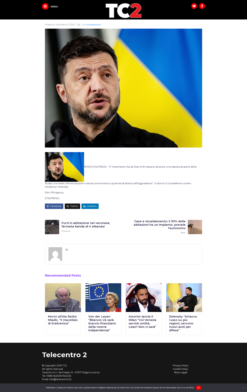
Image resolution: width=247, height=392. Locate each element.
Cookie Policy (180, 369)
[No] (243, 387)
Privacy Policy (180, 365)
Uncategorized (93, 24)
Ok (198, 387)
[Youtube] (194, 6)
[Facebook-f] (202, 6)
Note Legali (180, 372)
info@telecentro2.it (60, 379)
